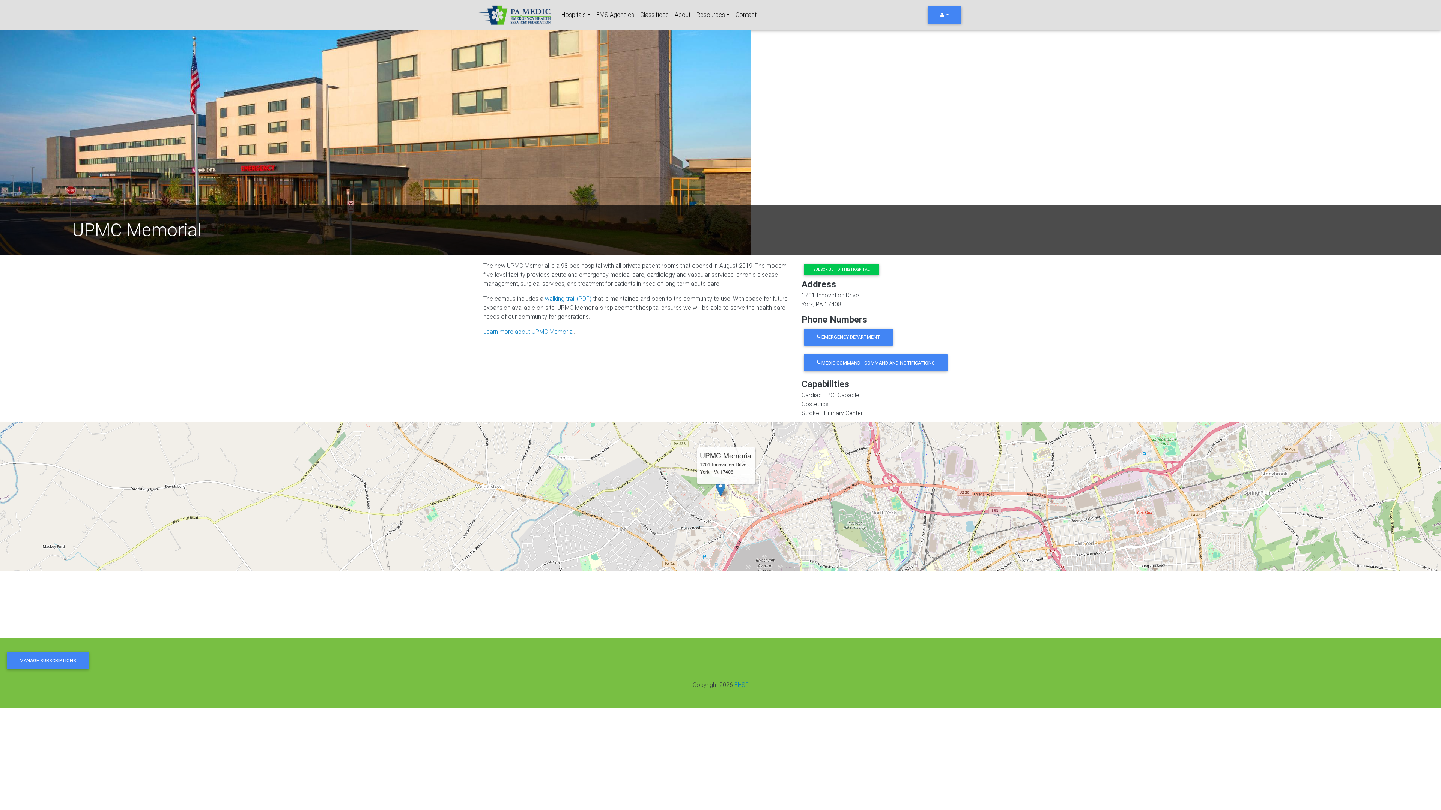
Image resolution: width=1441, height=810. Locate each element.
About (682, 14)
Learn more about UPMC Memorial (528, 331)
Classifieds (654, 14)
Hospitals (573, 14)
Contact (746, 14)
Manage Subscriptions (48, 660)
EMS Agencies (615, 14)
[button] (720, 488)
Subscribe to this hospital (842, 269)
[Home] (514, 15)
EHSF (741, 684)
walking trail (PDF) (568, 298)
